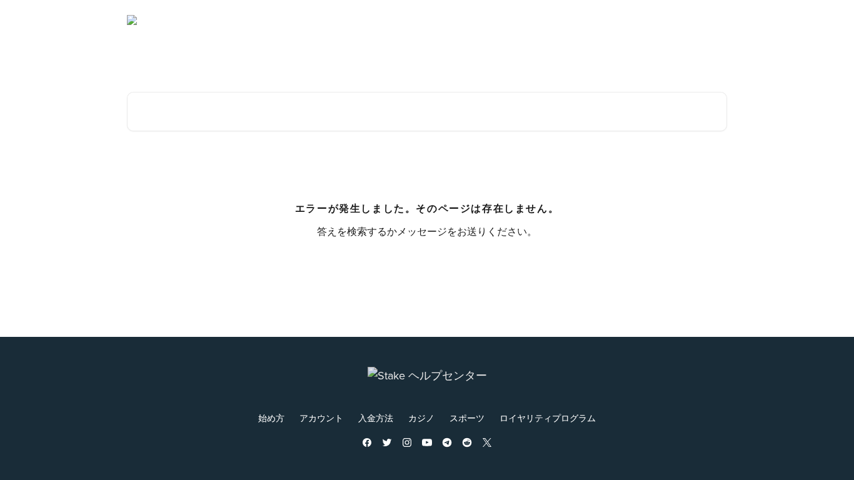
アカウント (321, 418)
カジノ (421, 418)
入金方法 (375, 418)
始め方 (271, 418)
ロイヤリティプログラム (548, 418)
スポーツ (467, 418)
